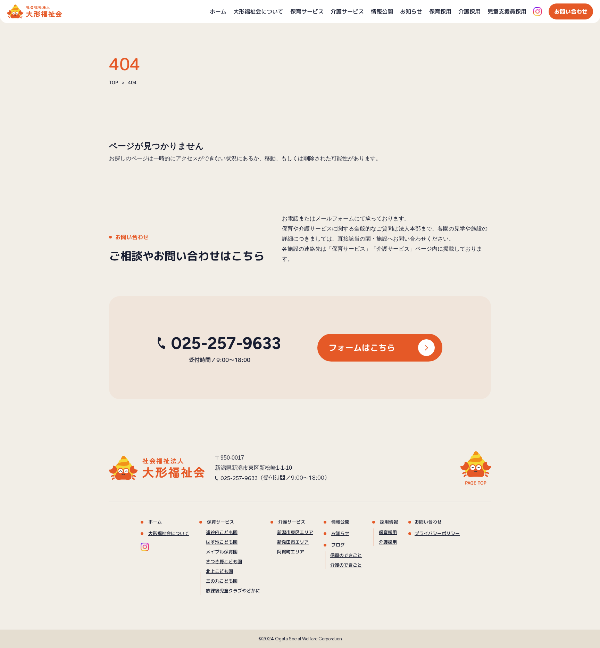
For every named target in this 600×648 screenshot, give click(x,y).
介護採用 (469, 11)
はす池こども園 (222, 542)
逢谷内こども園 (222, 532)
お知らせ (411, 11)
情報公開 (382, 11)
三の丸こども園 (221, 581)
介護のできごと (345, 565)
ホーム (218, 11)
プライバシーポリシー (436, 533)
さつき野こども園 (224, 561)
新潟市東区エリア (295, 532)
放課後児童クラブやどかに (233, 591)
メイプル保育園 (221, 552)
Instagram (537, 11)
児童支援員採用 (507, 11)
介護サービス (347, 11)
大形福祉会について (258, 11)
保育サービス (307, 11)
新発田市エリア (292, 542)
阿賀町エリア (290, 552)
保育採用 (440, 11)
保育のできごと (345, 555)
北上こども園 (219, 571)
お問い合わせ (571, 11)
